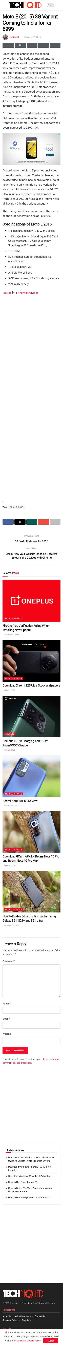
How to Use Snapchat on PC (22, 1182)
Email (6, 1018)
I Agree (51, 1340)
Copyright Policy (10, 1320)
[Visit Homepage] (25, 5)
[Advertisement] (31, 329)
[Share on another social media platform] (55, 45)
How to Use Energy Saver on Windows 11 (29, 1197)
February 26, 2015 (32, 37)
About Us (7, 1316)
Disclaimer (26, 1320)
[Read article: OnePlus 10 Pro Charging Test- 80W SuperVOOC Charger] (31, 716)
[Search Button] (59, 5)
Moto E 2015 (17, 507)
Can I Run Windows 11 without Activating (29, 1176)
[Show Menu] (4, 5)
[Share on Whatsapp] (32, 45)
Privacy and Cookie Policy (27, 1340)
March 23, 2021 (10, 865)
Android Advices (28, 292)
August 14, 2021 (11, 805)
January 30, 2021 (11, 925)
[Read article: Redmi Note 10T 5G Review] (31, 776)
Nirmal (15, 37)
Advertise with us (23, 1316)
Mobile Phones (13, 618)
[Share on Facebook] (8, 45)
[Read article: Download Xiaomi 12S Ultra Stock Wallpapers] (31, 661)
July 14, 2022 (9, 690)
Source (7, 292)
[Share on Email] (43, 45)
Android (9, 734)
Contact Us (40, 1316)
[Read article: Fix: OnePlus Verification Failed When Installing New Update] (31, 601)
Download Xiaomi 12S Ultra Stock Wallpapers (31, 685)
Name (7, 1003)
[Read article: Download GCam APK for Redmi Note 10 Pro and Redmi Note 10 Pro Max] (31, 832)
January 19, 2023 (11, 635)
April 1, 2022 (9, 750)
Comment (9, 961)
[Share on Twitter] (20, 45)
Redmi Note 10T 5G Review (20, 801)
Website (7, 1033)
